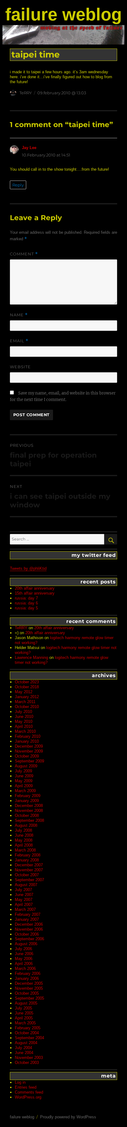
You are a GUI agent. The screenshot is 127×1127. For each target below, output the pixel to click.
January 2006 (27, 978)
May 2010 (23, 721)
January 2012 (27, 696)
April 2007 (24, 904)
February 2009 (27, 795)
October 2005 (27, 993)
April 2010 (24, 726)
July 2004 (23, 1047)
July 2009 (23, 771)
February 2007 (27, 914)
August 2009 (26, 766)
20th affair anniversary (35, 588)
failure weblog (63, 14)
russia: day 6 (26, 603)
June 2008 (24, 835)
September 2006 (29, 939)
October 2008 (27, 815)
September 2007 (29, 879)
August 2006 (26, 943)
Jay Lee (29, 147)
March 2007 (25, 909)
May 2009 (23, 781)
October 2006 (27, 934)
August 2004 (26, 1042)
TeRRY (25, 92)
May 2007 (23, 899)
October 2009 (27, 756)
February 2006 (27, 973)
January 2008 (27, 860)
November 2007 (29, 870)
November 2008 (29, 810)
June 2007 (24, 894)
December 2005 (29, 983)
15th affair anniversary (35, 593)
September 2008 (29, 820)
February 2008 (27, 855)
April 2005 (24, 1018)
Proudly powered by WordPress (68, 1117)
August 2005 (26, 1003)
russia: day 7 (26, 598)
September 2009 (29, 761)
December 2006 (29, 924)
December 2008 (29, 805)
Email (19, 341)
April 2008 (24, 845)
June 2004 (24, 1052)
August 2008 (26, 825)
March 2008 (25, 850)
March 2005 (25, 1023)
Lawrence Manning (31, 657)
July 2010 (23, 711)
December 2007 (29, 865)
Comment (24, 254)
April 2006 (24, 963)
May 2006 (23, 958)
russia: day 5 (26, 608)
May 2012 (23, 691)
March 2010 (25, 731)
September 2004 (29, 1037)
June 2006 (24, 953)
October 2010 (27, 706)
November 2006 (29, 929)
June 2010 (24, 716)
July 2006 (23, 948)
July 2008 (23, 830)
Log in (20, 1082)
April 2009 (24, 785)
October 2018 (27, 687)
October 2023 (27, 682)
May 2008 (23, 840)
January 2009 (27, 800)
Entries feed (25, 1087)
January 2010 (27, 741)
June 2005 (24, 1013)
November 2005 (29, 988)
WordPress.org (28, 1097)
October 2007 (27, 875)
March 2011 (25, 701)
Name (19, 315)
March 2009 (25, 790)
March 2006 (25, 968)
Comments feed (29, 1092)
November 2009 (29, 751)
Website (20, 366)
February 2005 (27, 1028)
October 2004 (27, 1033)
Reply (18, 184)
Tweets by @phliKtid (28, 568)
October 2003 (27, 1062)
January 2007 (27, 919)
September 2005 (29, 998)
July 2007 (23, 889)
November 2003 (29, 1057)
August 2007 (26, 884)
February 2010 (27, 736)
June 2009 (24, 776)
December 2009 (29, 746)
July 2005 (23, 1008)
